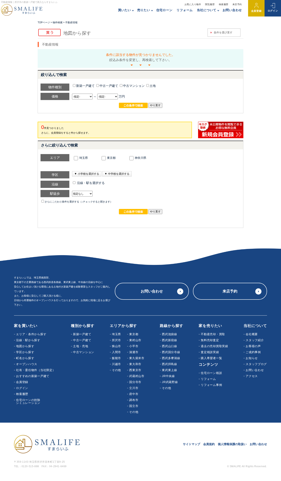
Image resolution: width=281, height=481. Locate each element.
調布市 (133, 399)
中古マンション (134, 85)
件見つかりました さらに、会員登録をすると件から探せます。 (66, 129)
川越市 (116, 364)
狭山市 (116, 346)
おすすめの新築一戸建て (32, 376)
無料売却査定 (210, 340)
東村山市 (135, 340)
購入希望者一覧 (211, 358)
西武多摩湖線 (171, 358)
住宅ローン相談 (211, 372)
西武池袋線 (169, 334)
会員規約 (209, 444)
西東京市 (135, 370)
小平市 (133, 346)
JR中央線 (168, 376)
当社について (206, 10)
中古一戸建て (109, 85)
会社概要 (252, 334)
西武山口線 (169, 346)
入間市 (116, 352)
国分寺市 (135, 382)
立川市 (133, 388)
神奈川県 (140, 157)
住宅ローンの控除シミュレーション (28, 401)
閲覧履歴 (210, 4)
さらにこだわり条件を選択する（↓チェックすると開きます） (79, 201)
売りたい (143, 10)
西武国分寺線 (171, 352)
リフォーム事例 (211, 384)
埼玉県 (83, 157)
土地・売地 (80, 346)
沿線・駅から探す (28, 340)
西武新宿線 (169, 340)
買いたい (124, 10)
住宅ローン (164, 10)
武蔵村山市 (136, 376)
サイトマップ (191, 444)
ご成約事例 (253, 352)
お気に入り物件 (193, 4)
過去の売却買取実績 (214, 346)
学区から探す (25, 352)
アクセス (252, 376)
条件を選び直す (223, 32)
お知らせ (252, 358)
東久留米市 (136, 358)
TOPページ (44, 22)
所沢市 (116, 340)
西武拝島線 (169, 364)
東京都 (111, 157)
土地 (153, 85)
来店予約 (237, 4)
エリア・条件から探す (31, 334)
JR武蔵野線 (170, 382)
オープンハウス (26, 364)
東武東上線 (169, 370)
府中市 (133, 394)
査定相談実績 (210, 352)
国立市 (133, 405)
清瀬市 (133, 352)
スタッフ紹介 (255, 340)
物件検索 (58, 22)
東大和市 (135, 364)
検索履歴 (223, 4)
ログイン (273, 10)
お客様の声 (253, 346)
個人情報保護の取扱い (232, 444)
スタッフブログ (256, 364)
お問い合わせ (232, 10)
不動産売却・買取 (213, 334)
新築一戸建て (85, 85)
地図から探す (25, 346)
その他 (116, 370)
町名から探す (25, 358)
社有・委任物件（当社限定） (35, 370)
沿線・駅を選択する (90, 183)
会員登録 (256, 10)
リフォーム (184, 10)
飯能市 (116, 358)
